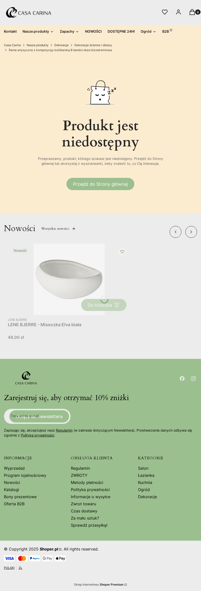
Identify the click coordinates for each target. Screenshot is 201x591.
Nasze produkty (38, 45)
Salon (143, 468)
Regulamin (64, 430)
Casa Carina (12, 45)
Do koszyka (100, 305)
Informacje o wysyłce (90, 496)
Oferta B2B (14, 503)
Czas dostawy (84, 510)
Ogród (144, 489)
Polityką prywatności (37, 435)
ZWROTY (79, 475)
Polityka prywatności (90, 489)
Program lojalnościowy (25, 475)
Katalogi (11, 489)
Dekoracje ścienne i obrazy (93, 45)
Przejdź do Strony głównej (100, 184)
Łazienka (146, 475)
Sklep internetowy (99, 584)
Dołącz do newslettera (39, 416)
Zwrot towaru (83, 503)
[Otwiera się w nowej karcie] (182, 378)
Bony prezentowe (20, 496)
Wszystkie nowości (55, 228)
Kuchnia (145, 482)
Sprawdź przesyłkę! (89, 525)
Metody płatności (87, 482)
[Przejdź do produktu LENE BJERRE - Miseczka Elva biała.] (69, 279)
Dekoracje (61, 45)
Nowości (12, 482)
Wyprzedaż (14, 468)
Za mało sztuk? (85, 518)
